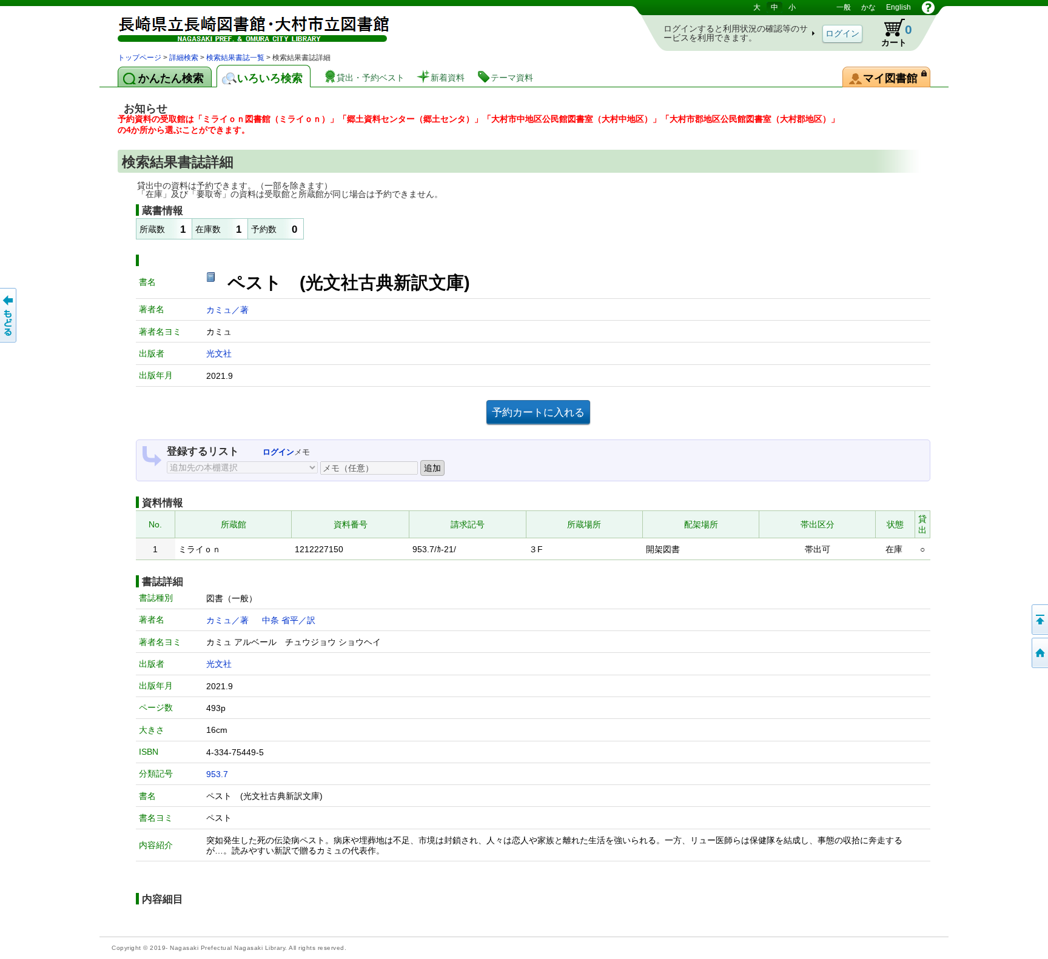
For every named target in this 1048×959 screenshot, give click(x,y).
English (898, 7)
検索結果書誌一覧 (235, 57)
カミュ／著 (227, 310)
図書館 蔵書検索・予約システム (245, 26)
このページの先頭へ (1039, 619)
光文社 (219, 353)
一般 (843, 7)
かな (868, 7)
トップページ (139, 57)
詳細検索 (183, 57)
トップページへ (1039, 653)
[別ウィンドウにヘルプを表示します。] (928, 7)
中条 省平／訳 (288, 620)
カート (891, 32)
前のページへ (9, 315)
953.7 (217, 774)
